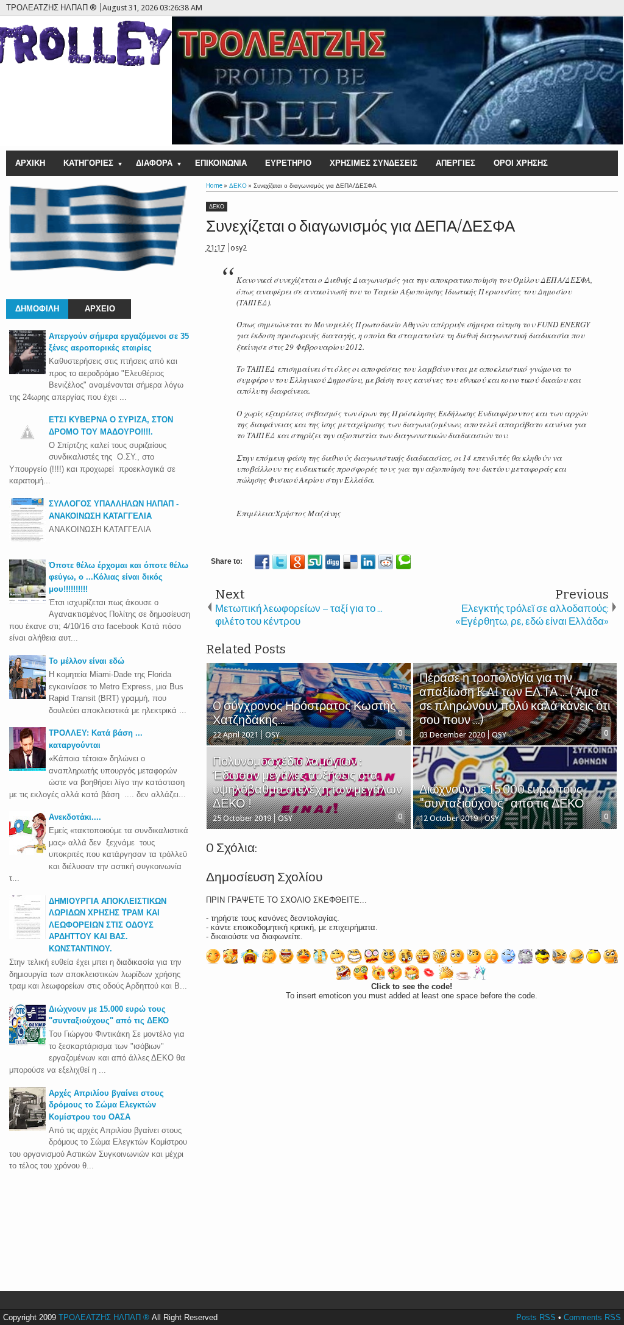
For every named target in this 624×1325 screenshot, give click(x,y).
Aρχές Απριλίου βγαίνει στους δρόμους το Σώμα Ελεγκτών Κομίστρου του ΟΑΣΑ (106, 1105)
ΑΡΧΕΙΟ (100, 308)
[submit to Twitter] (279, 562)
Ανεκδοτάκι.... (75, 817)
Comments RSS (592, 1317)
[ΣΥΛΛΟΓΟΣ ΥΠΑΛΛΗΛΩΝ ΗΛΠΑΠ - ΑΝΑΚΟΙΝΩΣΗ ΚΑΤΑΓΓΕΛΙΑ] (27, 539)
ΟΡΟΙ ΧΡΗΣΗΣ (521, 163)
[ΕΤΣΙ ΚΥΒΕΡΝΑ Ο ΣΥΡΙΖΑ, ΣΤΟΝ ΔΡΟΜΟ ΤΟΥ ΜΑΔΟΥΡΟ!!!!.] (27, 447)
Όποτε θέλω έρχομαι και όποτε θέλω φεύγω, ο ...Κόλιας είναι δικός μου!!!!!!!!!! (118, 577)
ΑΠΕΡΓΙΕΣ (455, 163)
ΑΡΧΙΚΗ (30, 163)
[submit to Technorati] (403, 562)
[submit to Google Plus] (297, 562)
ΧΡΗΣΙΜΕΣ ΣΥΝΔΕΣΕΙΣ (373, 163)
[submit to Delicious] (350, 562)
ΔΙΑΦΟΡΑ (154, 163)
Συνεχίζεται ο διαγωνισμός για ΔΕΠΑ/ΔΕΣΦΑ (360, 226)
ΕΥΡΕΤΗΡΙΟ (288, 163)
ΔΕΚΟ (216, 207)
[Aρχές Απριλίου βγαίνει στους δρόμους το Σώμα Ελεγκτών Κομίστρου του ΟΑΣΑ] (27, 1128)
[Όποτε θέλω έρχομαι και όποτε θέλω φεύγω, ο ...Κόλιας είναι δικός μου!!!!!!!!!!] (27, 600)
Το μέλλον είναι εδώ (86, 661)
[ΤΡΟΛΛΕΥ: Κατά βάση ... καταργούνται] (27, 768)
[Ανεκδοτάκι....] (27, 852)
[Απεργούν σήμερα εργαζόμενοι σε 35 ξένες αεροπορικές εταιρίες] (27, 371)
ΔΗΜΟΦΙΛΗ (37, 308)
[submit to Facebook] (262, 562)
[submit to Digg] (332, 562)
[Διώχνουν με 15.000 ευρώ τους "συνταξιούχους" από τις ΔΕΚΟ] (27, 1044)
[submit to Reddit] (385, 562)
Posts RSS (536, 1317)
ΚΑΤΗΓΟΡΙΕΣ (88, 163)
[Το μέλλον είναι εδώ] (27, 696)
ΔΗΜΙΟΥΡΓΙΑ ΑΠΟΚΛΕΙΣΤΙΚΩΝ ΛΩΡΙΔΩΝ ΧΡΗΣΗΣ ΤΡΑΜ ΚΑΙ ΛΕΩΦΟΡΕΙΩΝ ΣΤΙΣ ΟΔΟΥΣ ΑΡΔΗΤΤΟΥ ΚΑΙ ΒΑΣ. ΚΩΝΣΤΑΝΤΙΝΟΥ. (107, 925)
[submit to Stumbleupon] (315, 562)
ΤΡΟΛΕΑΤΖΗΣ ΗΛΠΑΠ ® (103, 1317)
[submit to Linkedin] (368, 562)
